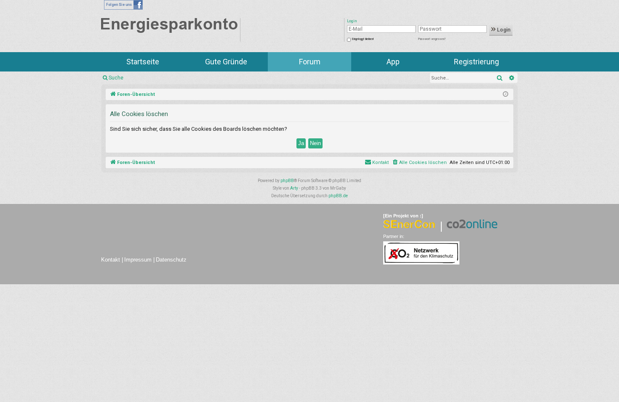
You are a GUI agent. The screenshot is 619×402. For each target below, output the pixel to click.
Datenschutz (171, 260)
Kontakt (110, 260)
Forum (309, 61)
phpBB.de (338, 195)
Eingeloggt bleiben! (363, 39)
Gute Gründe (226, 61)
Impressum (138, 260)
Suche (116, 78)
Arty (294, 188)
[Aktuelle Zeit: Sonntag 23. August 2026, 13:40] (505, 94)
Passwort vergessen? (432, 39)
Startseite (142, 61)
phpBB (287, 180)
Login (503, 30)
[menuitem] (419, 162)
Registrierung (476, 61)
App (393, 61)
